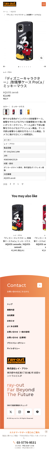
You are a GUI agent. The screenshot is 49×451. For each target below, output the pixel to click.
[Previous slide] (4, 66)
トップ (10, 304)
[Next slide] (45, 66)
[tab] (18, 66)
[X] (10, 412)
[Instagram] (19, 412)
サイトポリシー (13, 348)
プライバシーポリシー (16, 343)
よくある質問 (12, 326)
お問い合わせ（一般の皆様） (19, 331)
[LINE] (37, 412)
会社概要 (10, 315)
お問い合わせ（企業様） (17, 337)
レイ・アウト (7, 72)
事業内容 (10, 309)
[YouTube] (28, 412)
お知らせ (10, 320)
